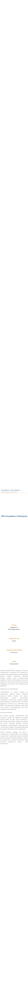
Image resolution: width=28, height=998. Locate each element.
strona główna (5, 490)
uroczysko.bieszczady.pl (14, 650)
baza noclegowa (15, 490)
